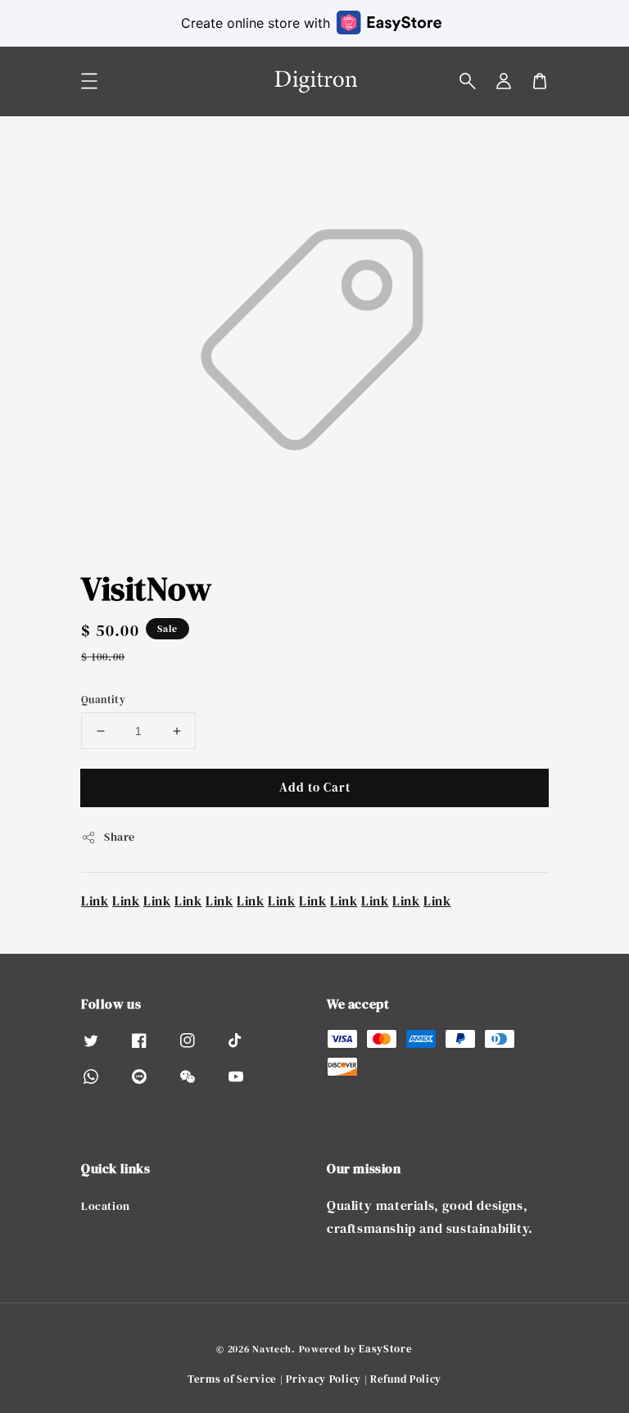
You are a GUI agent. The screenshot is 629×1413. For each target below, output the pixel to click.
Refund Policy (405, 1379)
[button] (468, 81)
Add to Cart (315, 787)
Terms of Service (232, 1379)
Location (105, 1206)
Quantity (103, 699)
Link (94, 901)
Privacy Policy (323, 1379)
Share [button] (119, 836)
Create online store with (255, 23)
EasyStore (385, 1349)
